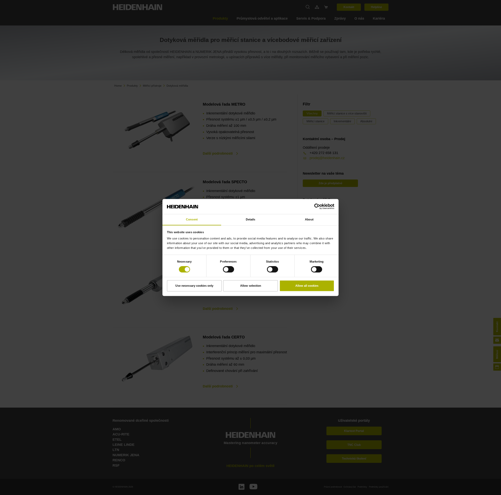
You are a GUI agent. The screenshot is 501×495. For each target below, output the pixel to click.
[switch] (228, 269)
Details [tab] (250, 219)
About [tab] (309, 219)
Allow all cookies (306, 285)
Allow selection (250, 285)
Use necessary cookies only (194, 285)
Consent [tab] (192, 219)
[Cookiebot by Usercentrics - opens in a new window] (317, 206)
